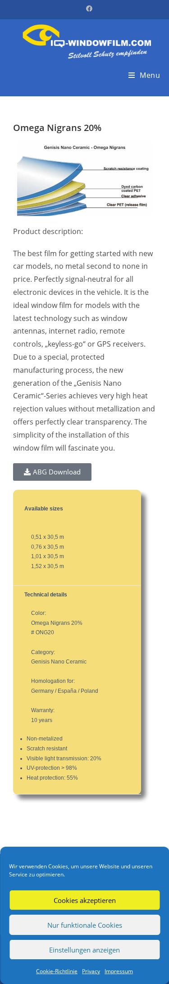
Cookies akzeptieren (85, 900)
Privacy (91, 971)
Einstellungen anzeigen (84, 949)
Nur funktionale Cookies (84, 925)
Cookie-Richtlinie (57, 971)
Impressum (119, 971)
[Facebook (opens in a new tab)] (84, 9)
